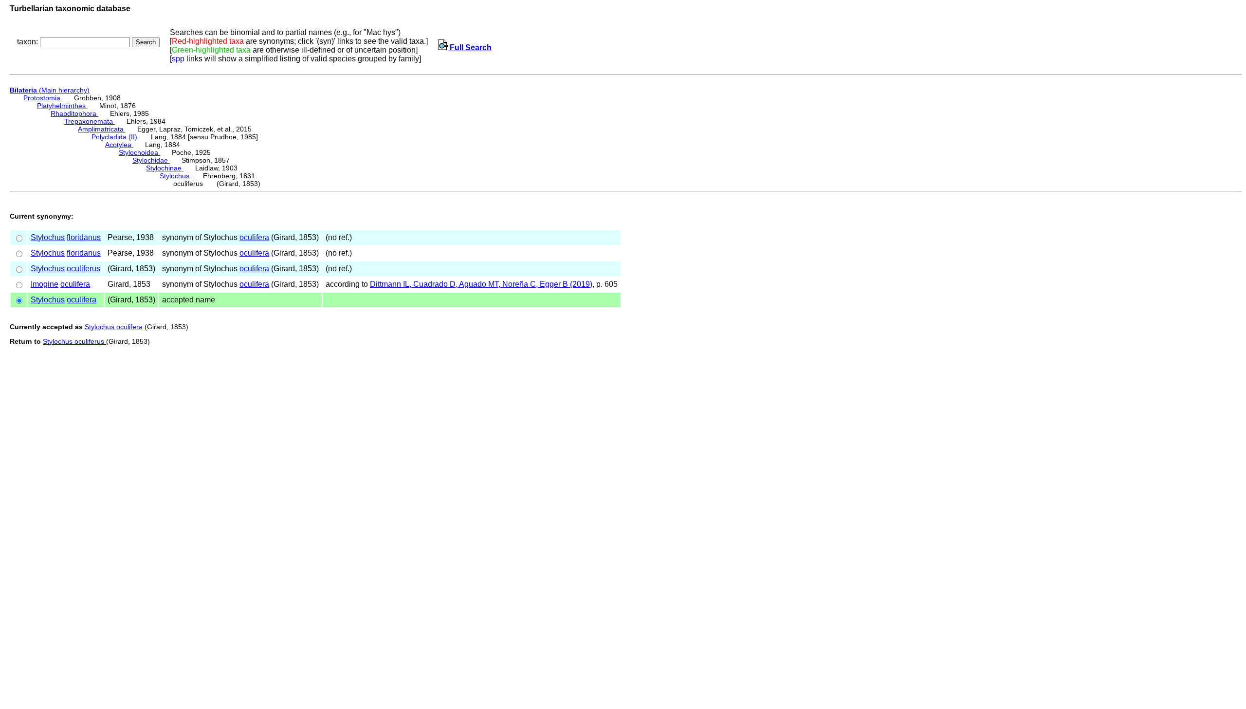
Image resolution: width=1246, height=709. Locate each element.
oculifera (254, 237)
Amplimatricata (102, 129)
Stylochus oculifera (114, 327)
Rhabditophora (74, 113)
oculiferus (83, 268)
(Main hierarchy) (50, 90)
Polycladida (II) (115, 137)
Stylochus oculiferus (74, 341)
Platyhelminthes (62, 106)
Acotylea (119, 145)
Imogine (44, 284)
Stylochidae (151, 160)
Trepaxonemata (89, 121)
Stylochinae (164, 168)
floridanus (84, 237)
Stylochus (175, 176)
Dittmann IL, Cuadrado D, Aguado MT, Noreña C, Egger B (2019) (481, 284)
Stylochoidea (139, 152)
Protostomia (42, 98)
